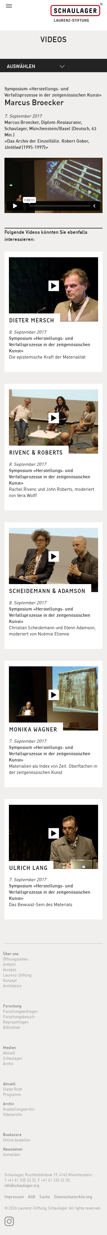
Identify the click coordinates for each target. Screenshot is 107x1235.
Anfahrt (9, 964)
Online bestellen (16, 1140)
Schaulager (12, 1058)
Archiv (8, 1063)
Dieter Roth (12, 1089)
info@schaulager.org (21, 1185)
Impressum (14, 1196)
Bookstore (12, 1134)
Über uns (11, 953)
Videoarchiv (12, 1114)
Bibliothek (11, 1027)
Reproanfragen (16, 1022)
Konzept (10, 980)
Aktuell (9, 1053)
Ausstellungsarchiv (19, 1109)
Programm (12, 1094)
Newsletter (13, 1149)
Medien (9, 1047)
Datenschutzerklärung (73, 1196)
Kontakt (9, 969)
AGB (31, 1196)
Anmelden (11, 1154)
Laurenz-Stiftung (17, 975)
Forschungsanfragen (20, 1011)
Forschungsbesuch (18, 1016)
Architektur (12, 985)
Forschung (12, 1006)
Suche (45, 1196)
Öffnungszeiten (15, 959)
